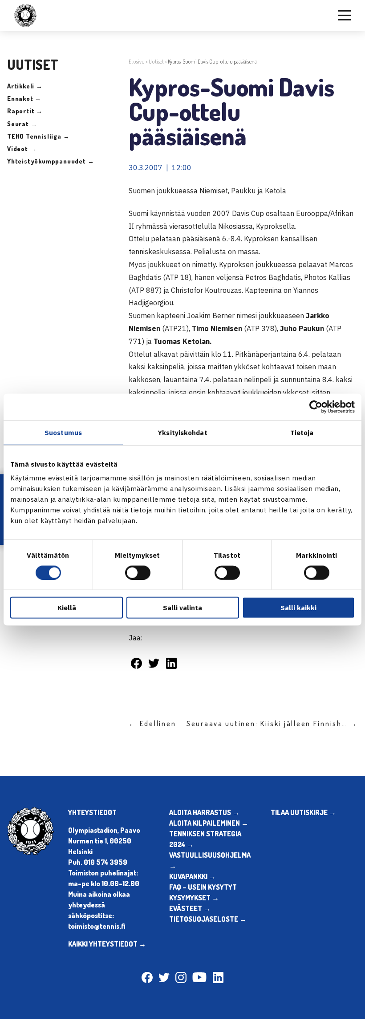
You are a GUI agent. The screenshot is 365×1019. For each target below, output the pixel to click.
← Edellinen (152, 723)
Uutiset (156, 61)
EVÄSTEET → (190, 908)
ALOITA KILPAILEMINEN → (208, 823)
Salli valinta (182, 607)
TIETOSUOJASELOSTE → (208, 919)
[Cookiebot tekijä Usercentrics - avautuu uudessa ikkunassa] (316, 406)
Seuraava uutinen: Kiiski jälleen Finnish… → (272, 723)
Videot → (21, 148)
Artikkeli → (25, 86)
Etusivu (137, 61)
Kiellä (66, 607)
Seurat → (22, 124)
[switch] (137, 572)
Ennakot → (24, 98)
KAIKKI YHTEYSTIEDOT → (107, 943)
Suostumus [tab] (63, 432)
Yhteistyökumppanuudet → (50, 161)
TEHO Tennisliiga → (38, 136)
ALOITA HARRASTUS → (204, 812)
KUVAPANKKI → (192, 876)
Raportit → (25, 111)
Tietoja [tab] (302, 432)
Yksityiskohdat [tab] (182, 432)
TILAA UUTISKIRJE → (303, 812)
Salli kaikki (298, 607)
